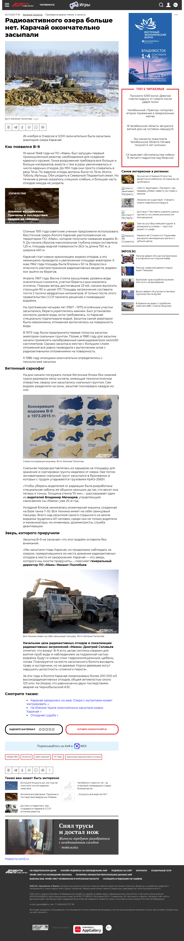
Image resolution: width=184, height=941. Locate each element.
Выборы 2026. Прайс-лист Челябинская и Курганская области (64, 879)
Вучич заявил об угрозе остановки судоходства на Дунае (155, 292)
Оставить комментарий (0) (92, 729)
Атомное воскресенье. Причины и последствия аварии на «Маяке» (39, 795)
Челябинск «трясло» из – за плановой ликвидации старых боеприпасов (94, 785)
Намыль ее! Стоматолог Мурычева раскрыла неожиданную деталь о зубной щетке (156, 238)
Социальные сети (161, 870)
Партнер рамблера (60, 927)
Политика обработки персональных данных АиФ (104, 875)
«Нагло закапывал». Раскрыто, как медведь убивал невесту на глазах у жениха (157, 191)
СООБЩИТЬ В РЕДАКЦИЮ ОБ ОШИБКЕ (122, 879)
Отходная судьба (43, 715)
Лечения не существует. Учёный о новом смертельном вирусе (155, 201)
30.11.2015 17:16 (12, 14)
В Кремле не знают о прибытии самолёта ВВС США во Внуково (153, 304)
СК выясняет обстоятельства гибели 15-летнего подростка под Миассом (150, 156)
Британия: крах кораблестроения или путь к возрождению (155, 280)
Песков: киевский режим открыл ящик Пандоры (154, 269)
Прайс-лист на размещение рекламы (51, 875)
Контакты (141, 870)
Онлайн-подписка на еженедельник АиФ (84, 870)
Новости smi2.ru (17, 859)
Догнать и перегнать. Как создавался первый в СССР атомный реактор (35, 808)
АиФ (36, 118)
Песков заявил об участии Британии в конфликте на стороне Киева (156, 257)
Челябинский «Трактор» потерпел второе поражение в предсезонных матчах (150, 113)
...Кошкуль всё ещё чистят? (92, 794)
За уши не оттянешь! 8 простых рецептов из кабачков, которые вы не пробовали (158, 179)
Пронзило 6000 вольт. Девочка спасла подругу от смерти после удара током (150, 99)
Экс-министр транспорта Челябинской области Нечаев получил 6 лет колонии (150, 142)
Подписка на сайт (121, 870)
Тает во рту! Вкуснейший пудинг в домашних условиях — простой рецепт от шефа (156, 226)
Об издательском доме (43, 870)
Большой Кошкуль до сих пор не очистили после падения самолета (39, 785)
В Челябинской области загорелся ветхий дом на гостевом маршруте (150, 128)
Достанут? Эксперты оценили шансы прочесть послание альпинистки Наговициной (158, 214)
